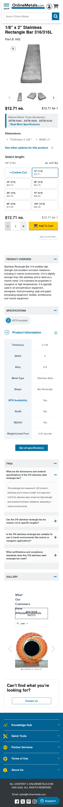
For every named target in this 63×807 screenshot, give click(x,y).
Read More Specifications (25, 124)
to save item (48, 236)
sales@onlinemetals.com (32, 794)
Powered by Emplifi (32, 669)
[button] (56, 7)
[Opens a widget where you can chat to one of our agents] (48, 801)
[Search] (55, 16)
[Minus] (8, 226)
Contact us (31, 700)
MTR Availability (18, 400)
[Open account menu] (49, 6)
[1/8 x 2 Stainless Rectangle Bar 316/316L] (20, 98)
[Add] (23, 226)
